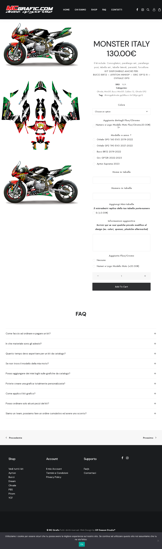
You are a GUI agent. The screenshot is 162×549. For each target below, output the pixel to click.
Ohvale (100, 91)
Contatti (116, 9)
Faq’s (86, 469)
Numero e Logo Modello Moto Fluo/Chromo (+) (123, 126)
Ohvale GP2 (140, 91)
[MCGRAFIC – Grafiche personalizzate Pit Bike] (29, 10)
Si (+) (102, 213)
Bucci (12, 477)
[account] (154, 9)
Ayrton (12, 473)
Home (66, 9)
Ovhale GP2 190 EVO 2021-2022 (114, 146)
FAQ (104, 9)
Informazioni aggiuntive (121, 221)
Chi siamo (80, 9)
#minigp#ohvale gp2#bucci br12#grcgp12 (124, 95)
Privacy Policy (53, 477)
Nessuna (100, 260)
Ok (81, 544)
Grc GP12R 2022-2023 (108, 158)
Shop (94, 9)
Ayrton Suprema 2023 (107, 164)
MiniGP (107, 91)
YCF (11, 497)
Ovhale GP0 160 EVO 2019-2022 (114, 139)
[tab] (81, 333)
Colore (121, 105)
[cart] (159, 9)
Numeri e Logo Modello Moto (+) (117, 266)
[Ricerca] (148, 9)
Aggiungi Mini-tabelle (121, 204)
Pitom (12, 493)
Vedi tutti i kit (16, 469)
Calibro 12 (129, 91)
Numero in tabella (121, 188)
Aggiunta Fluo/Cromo (121, 255)
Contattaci (90, 473)
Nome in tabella (121, 172)
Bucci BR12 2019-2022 (108, 152)
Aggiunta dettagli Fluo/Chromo (121, 120)
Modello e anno (121, 135)
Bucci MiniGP (118, 91)
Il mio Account (54, 469)
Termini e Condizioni (57, 473)
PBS (11, 489)
